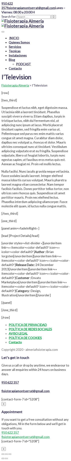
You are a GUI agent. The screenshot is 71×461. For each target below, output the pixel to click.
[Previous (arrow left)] (2, 458)
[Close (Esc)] (2, 454)
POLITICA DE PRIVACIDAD (28, 325)
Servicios (15, 47)
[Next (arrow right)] (6, 458)
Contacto (15, 68)
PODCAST (23, 64)
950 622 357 (10, 382)
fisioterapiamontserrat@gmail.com (25, 391)
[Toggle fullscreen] (6, 454)
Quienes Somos (19, 42)
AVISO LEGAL (18, 333)
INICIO (14, 38)
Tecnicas (15, 51)
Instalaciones (18, 55)
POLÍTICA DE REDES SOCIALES (30, 329)
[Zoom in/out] (9, 454)
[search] (34, 17)
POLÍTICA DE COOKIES (25, 338)
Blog (12, 60)
